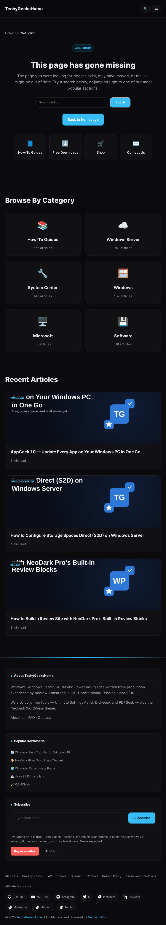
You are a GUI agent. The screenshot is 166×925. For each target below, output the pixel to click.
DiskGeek (103, 702)
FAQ (31, 717)
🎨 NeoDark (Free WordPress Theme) (37, 760)
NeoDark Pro (97, 917)
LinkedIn (131, 898)
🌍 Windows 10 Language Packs (33, 768)
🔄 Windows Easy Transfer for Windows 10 (40, 752)
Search (120, 102)
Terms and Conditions (141, 876)
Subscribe (141, 818)
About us (18, 717)
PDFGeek (126, 702)
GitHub (50, 851)
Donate (61, 876)
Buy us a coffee (24, 851)
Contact (44, 717)
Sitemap (76, 876)
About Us (11, 876)
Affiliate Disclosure (18, 886)
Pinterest (106, 898)
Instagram (65, 898)
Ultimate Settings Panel (74, 702)
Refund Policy (111, 876)
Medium (43, 908)
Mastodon (17, 908)
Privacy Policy (32, 876)
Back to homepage (83, 119)
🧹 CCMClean (20, 784)
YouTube (39, 898)
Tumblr (66, 908)
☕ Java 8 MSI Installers (27, 776)
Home (9, 33)
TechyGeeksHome (24, 8)
